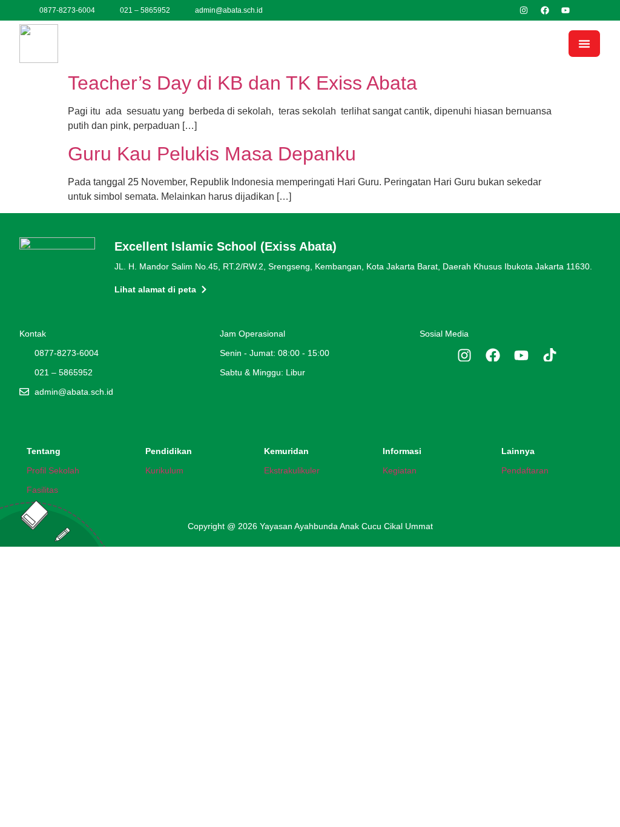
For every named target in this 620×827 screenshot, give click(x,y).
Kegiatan (400, 470)
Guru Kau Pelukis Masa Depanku (212, 154)
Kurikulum (164, 470)
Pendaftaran (525, 470)
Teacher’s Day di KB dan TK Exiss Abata (242, 83)
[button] (584, 44)
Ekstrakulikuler (292, 470)
